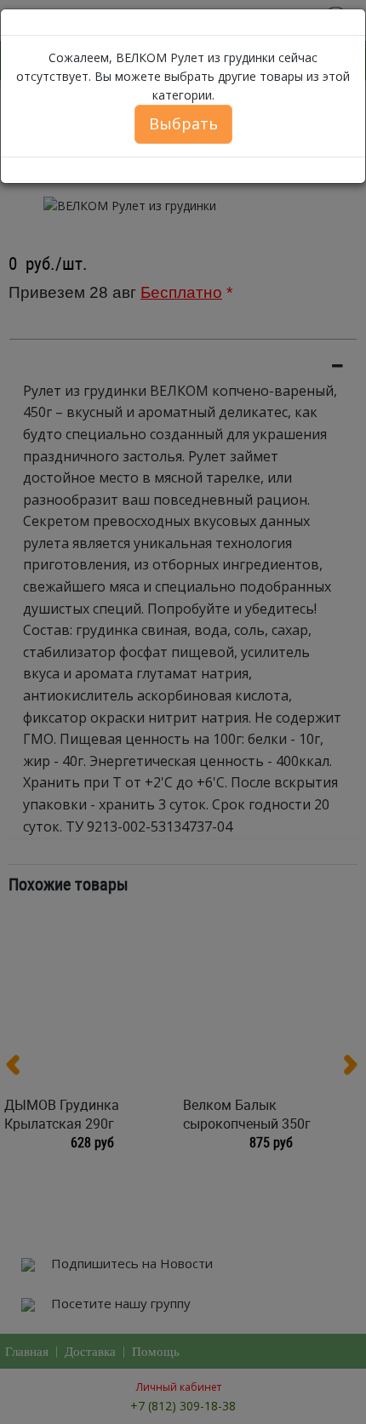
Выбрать (183, 123)
